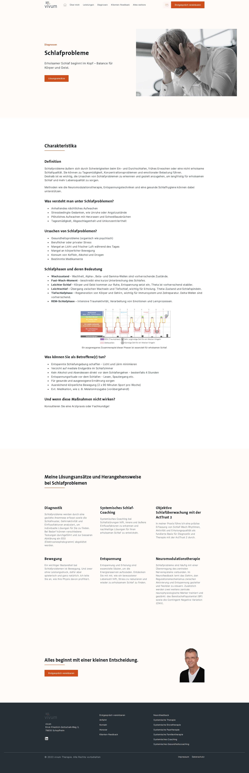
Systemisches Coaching (165, 739)
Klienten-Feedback (108, 734)
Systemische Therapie (164, 720)
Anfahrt (103, 720)
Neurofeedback (161, 715)
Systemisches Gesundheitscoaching (171, 744)
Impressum (183, 757)
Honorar (103, 729)
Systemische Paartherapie (166, 729)
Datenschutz (198, 757)
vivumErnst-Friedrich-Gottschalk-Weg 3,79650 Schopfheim (62, 727)
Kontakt (103, 725)
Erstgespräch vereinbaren (112, 715)
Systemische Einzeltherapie (167, 725)
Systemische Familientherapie (168, 734)
